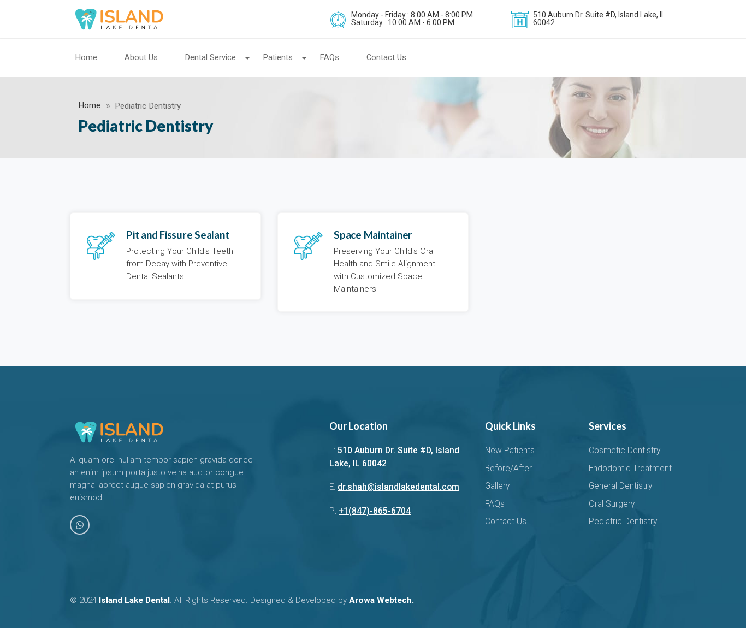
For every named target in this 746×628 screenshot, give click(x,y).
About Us (141, 57)
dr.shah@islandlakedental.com (398, 487)
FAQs (329, 57)
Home (86, 57)
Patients (278, 57)
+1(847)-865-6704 (375, 511)
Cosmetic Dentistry (624, 450)
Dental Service (210, 57)
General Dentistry (620, 486)
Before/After (508, 468)
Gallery (497, 486)
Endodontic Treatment (630, 468)
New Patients (510, 450)
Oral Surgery (612, 504)
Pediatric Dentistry (623, 521)
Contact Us (386, 57)
